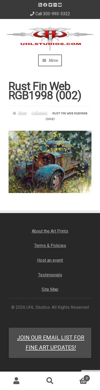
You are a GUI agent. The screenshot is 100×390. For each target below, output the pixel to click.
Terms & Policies (50, 245)
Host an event (50, 260)
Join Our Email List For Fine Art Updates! (50, 342)
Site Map (50, 289)
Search (50, 381)
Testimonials (50, 274)
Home (22, 113)
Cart (77, 376)
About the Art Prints (50, 231)
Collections (39, 113)
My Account (16, 381)
